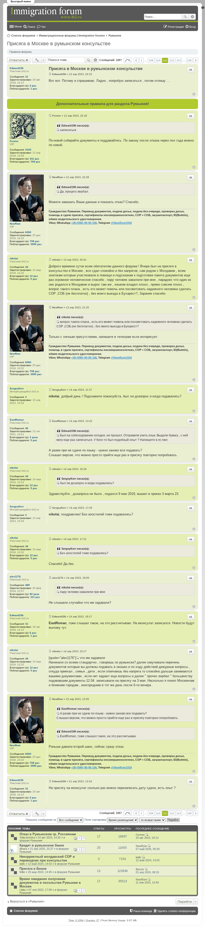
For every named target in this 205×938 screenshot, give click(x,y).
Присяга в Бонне (33, 868)
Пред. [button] (136, 60)
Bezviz (140, 869)
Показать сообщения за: (42, 819)
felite (22, 871)
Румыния (114, 35)
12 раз (34, 276)
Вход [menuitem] (192, 26)
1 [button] (141, 60)
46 (26, 428)
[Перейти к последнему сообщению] (147, 834)
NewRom (15, 223)
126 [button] (189, 60)
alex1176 (15, 576)
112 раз (35, 597)
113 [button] (179, 60)
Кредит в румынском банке (42, 845)
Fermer (14, 141)
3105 (28, 149)
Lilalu (23, 889)
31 (26, 76)
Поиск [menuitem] (31, 26)
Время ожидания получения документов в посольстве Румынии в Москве (50, 882)
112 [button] (172, 60)
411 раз (34, 158)
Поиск (185, 17)
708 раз (35, 161)
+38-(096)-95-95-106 (84, 222)
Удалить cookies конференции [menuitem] (176, 910)
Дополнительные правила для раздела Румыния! (102, 104)
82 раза (34, 594)
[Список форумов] (47, 13)
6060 (28, 232)
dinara (23, 848)
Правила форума (21, 51)
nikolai (14, 258)
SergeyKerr (17, 388)
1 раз (33, 88)
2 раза (34, 437)
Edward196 (17, 68)
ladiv (22, 863)
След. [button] (195, 60)
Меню (18, 26)
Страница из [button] (128, 60)
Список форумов (23, 35)
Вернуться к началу (193, 94)
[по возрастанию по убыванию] (152, 819)
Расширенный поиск (192, 17)
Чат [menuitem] (43, 26)
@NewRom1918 (121, 222)
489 (27, 585)
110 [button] (158, 60)
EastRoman (17, 419)
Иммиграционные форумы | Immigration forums (72, 35)
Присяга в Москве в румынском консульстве (58, 43)
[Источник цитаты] (57, 130)
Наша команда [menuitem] (142, 910)
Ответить (17, 60)
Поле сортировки (95, 819)
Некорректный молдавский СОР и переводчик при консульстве (47, 858)
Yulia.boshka (27, 837)
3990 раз (36, 244)
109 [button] (151, 60)
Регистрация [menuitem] (176, 26)
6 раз (33, 85)
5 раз (33, 279)
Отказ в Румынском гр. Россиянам (48, 834)
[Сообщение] (50, 74)
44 (26, 267)
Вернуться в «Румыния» (27, 901)
